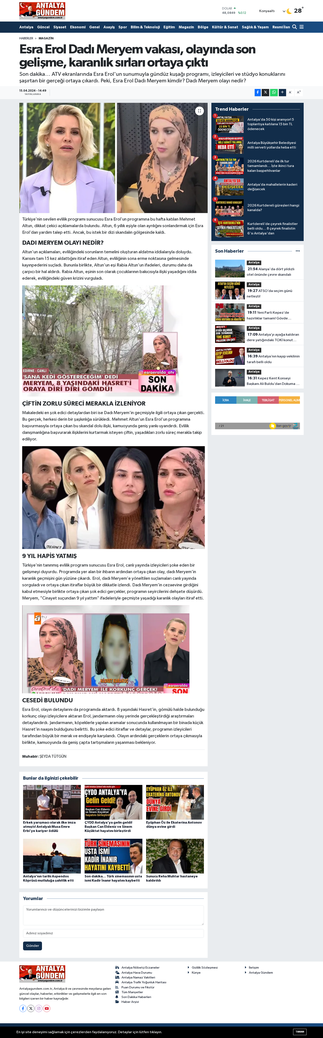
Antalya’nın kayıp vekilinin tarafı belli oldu (273, 359)
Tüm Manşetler (132, 992)
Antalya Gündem (261, 972)
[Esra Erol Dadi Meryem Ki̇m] (102, 341)
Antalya (26, 27)
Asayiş (109, 27)
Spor (122, 27)
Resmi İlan (281, 27)
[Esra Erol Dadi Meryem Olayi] (113, 497)
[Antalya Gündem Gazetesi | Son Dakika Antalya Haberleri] (42, 11)
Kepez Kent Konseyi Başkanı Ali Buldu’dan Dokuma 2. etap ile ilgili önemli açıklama (273, 381)
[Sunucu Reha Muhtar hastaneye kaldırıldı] (175, 856)
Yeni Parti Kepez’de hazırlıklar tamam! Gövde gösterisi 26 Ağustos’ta (268, 316)
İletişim (254, 967)
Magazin (186, 27)
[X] (30, 1008)
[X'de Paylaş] (265, 92)
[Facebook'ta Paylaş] (258, 92)
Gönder (32, 946)
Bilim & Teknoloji (145, 27)
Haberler (26, 38)
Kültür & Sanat (225, 27)
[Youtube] (46, 1008)
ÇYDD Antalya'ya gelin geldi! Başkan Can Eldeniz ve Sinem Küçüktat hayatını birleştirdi (108, 827)
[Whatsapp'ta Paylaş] (274, 92)
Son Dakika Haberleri (136, 997)
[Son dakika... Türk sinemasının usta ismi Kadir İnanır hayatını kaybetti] (113, 856)
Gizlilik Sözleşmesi (205, 967)
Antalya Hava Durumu (137, 972)
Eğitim (169, 27)
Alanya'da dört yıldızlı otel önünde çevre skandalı (270, 272)
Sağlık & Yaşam (255, 27)
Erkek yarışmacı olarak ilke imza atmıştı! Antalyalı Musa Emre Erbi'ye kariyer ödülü (49, 827)
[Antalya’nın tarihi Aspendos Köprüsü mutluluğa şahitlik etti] (52, 856)
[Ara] (295, 27)
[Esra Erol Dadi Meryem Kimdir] (105, 649)
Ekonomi (77, 27)
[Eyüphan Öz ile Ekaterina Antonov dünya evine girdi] (175, 802)
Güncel (43, 27)
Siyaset (59, 27)
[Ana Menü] (301, 27)
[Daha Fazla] (282, 92)
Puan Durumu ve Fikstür (138, 987)
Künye (196, 972)
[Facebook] (23, 1008)
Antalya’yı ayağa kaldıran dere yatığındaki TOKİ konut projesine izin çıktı (273, 338)
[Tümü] (298, 251)
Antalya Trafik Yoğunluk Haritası (144, 982)
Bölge (203, 27)
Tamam (300, 1032)
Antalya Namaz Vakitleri (138, 977)
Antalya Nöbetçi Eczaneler (141, 967)
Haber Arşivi (130, 1002)
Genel (94, 27)
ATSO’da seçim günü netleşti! (269, 294)
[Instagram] (38, 1008)
